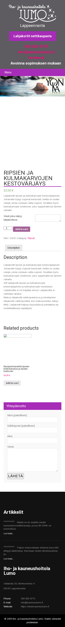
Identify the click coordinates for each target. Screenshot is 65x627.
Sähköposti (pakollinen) (21, 425)
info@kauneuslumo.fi (36, 52)
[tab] (13, 248)
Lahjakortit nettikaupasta (33, 36)
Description (14, 247)
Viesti (10, 446)
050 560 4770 (36, 46)
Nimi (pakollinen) (17, 415)
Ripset (31, 238)
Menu (8, 72)
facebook (35, 57)
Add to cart (21, 229)
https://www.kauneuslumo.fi (35, 606)
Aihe (9, 436)
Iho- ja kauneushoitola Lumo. (29, 618)
